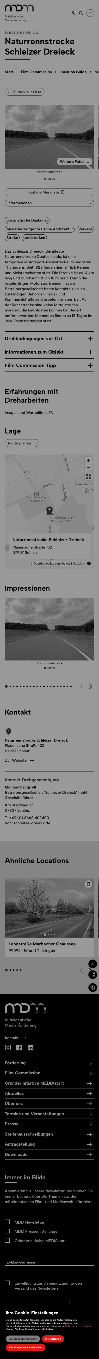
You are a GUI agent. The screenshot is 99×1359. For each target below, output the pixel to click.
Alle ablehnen (53, 1338)
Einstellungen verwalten (23, 1338)
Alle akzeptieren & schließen (25, 1347)
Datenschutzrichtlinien (78, 1326)
